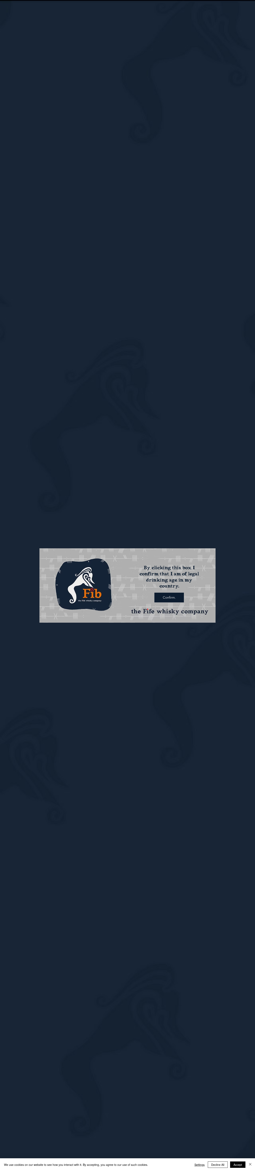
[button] (169, 597)
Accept (237, 1165)
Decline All (217, 1165)
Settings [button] (199, 1165)
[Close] (250, 1164)
